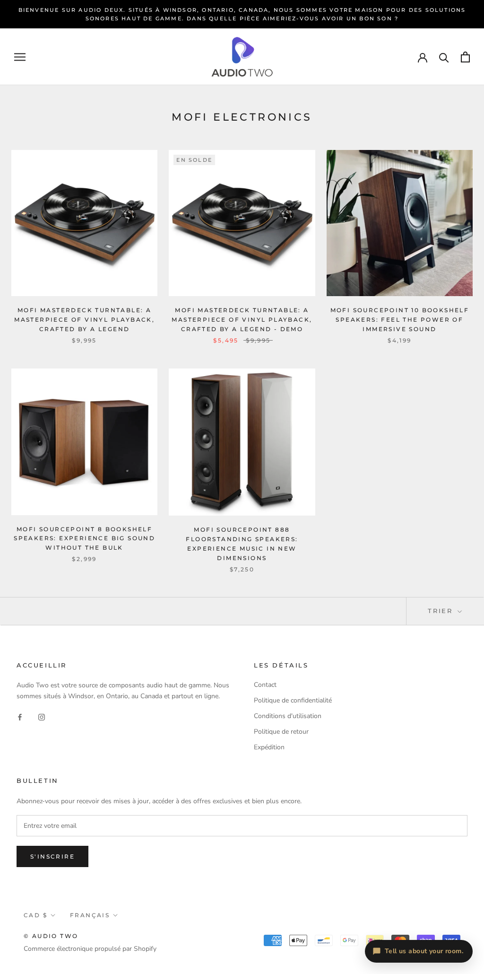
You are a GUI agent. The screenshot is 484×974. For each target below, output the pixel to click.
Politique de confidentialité (293, 700)
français (90, 915)
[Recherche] (444, 57)
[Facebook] (20, 716)
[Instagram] (41, 716)
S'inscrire (52, 856)
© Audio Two (51, 935)
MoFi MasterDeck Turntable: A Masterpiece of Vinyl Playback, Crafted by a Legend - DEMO (242, 320)
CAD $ (35, 915)
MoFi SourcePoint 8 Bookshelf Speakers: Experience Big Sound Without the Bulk (84, 539)
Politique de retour (281, 731)
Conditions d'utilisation (287, 715)
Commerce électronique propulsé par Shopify (90, 948)
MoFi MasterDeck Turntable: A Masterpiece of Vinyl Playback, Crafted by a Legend (84, 320)
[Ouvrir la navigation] (20, 57)
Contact (265, 684)
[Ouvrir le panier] (465, 57)
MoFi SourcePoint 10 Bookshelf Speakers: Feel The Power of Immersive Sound (399, 320)
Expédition (269, 747)
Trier (442, 610)
